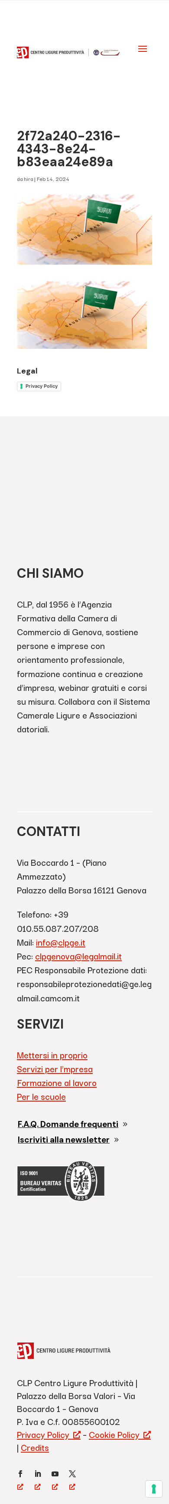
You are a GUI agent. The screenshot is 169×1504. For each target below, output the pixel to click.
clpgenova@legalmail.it (78, 956)
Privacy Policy (42, 386)
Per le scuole (41, 1096)
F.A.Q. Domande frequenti (68, 1124)
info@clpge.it (60, 942)
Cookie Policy (114, 1434)
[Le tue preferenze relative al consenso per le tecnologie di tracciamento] (154, 1489)
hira (28, 178)
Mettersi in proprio (52, 1054)
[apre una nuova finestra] (20, 1474)
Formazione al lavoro (57, 1082)
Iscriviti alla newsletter (64, 1139)
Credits (35, 1447)
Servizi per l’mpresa (55, 1068)
